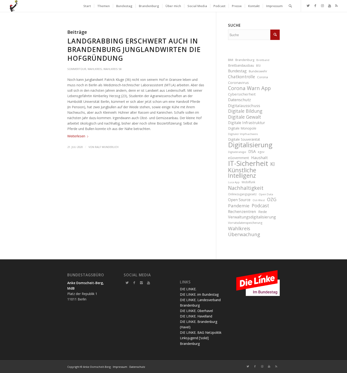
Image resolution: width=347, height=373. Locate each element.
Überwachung (244, 234)
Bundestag (237, 71)
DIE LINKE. (188, 289)
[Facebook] (134, 282)
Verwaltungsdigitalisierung (252, 217)
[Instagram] (141, 282)
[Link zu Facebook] (315, 5)
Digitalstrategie (237, 152)
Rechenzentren (242, 211)
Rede (262, 211)
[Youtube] (148, 282)
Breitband (262, 60)
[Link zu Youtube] (329, 5)
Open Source (239, 199)
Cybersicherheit (242, 94)
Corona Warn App (249, 88)
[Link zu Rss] (336, 5)
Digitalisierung (250, 144)
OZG (271, 199)
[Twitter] (127, 282)
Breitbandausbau (241, 65)
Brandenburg (244, 60)
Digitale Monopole (242, 128)
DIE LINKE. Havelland (196, 316)
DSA (252, 151)
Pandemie (239, 205)
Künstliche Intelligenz (242, 172)
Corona (262, 77)
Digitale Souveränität (244, 139)
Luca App (234, 182)
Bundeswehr (258, 71)
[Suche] (290, 6)
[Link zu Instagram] (322, 5)
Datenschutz (239, 99)
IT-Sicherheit (248, 163)
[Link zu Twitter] (308, 5)
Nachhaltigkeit (245, 188)
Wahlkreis (95, 69)
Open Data (266, 194)
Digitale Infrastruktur (246, 122)
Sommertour (76, 69)
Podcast (260, 205)
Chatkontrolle (241, 76)
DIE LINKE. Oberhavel (196, 310)
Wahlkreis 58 (112, 69)
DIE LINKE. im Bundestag (199, 294)
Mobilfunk (248, 182)
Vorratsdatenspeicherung (245, 223)
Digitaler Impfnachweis (243, 134)
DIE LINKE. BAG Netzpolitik (200, 332)
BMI (230, 60)
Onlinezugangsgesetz (242, 194)
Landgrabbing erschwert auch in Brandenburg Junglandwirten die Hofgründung (134, 49)
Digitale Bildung (245, 111)
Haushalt (259, 157)
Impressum (120, 367)
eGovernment (238, 158)
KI (272, 164)
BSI (258, 66)
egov (261, 152)
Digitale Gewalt (244, 117)
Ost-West (259, 200)
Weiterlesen (76, 136)
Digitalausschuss (244, 105)
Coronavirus (238, 82)
